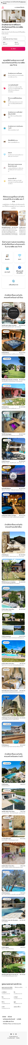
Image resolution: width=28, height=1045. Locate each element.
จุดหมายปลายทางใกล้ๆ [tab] (7, 987)
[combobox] (13, 39)
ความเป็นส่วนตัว (11, 1038)
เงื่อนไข (17, 1038)
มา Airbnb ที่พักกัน (19, 7)
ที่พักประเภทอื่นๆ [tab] (18, 987)
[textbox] (7, 44)
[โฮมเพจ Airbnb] (3, 7)
